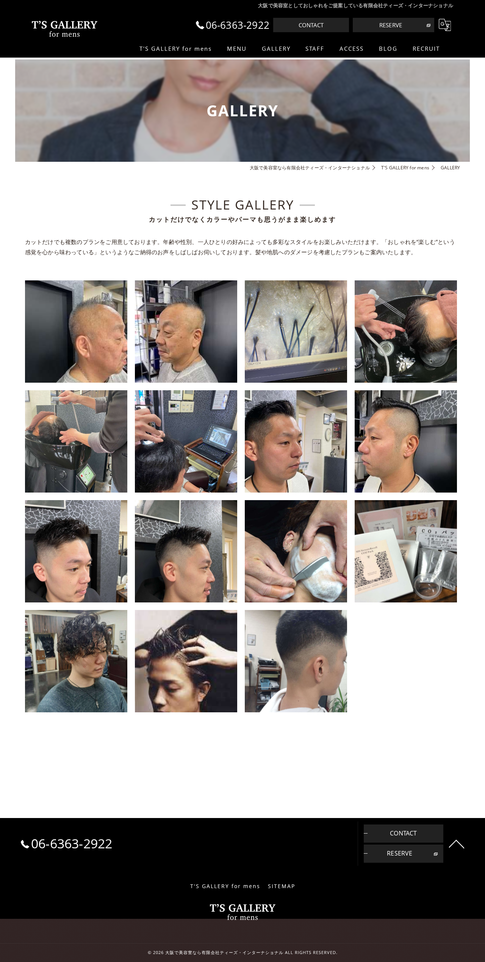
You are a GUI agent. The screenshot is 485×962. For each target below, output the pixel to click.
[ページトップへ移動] (456, 843)
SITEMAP (281, 886)
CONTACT (311, 25)
